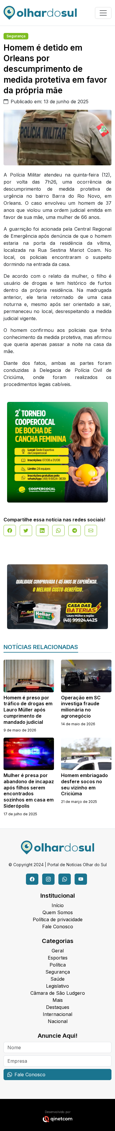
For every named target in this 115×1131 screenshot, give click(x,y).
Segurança (15, 36)
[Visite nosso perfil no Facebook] (32, 879)
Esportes (58, 958)
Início (58, 905)
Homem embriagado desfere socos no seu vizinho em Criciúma (84, 784)
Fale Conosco (57, 926)
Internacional (57, 1014)
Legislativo (57, 986)
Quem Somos (57, 912)
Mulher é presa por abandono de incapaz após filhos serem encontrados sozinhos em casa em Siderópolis (29, 790)
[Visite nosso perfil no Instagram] (48, 879)
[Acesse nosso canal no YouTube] (81, 879)
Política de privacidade (58, 919)
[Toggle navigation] (103, 13)
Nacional (58, 1021)
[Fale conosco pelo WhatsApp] (64, 879)
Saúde (57, 979)
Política (58, 965)
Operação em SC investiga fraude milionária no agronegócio (81, 707)
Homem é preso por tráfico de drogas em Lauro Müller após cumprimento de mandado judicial (28, 710)
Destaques (57, 1007)
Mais (57, 1000)
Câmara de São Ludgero (57, 993)
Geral (58, 951)
